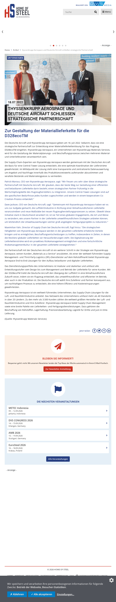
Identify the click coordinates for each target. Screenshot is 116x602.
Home (7, 50)
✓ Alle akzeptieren (41, 594)
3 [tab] (56, 45)
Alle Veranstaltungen (58, 459)
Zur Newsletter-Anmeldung (58, 369)
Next (113, 31)
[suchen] (95, 12)
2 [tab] (53, 45)
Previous (2, 31)
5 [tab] (62, 45)
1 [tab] (50, 45)
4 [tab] (59, 45)
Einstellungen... (65, 594)
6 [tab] (65, 45)
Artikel (16, 50)
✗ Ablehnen (17, 594)
